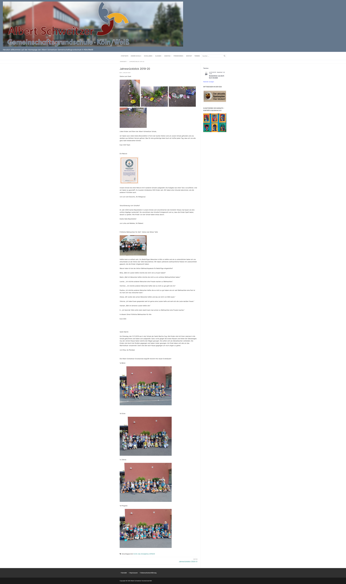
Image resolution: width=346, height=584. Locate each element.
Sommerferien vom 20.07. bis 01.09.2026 (216, 77)
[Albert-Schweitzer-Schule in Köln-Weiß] (93, 46)
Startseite (123, 61)
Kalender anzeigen (208, 82)
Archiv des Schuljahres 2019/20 (144, 554)
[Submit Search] (224, 56)
